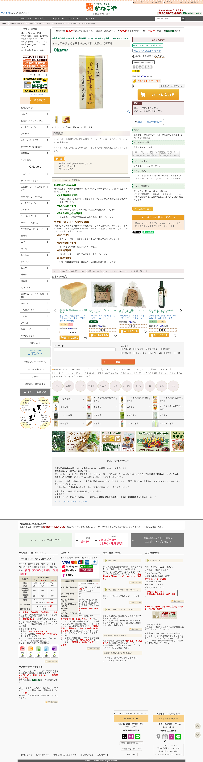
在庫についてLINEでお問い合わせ (148, 45)
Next (181, 443)
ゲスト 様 (5, 12)
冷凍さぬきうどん (160, 373)
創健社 (24, 235)
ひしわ (24, 316)
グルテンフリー (28, 174)
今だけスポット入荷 (29, 140)
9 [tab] (123, 454)
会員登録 (159, 2)
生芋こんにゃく (127, 373)
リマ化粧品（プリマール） (32, 229)
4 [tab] (113, 454)
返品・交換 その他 (112, 552)
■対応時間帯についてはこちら (34, 41)
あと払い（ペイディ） (69, 613)
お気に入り (59, 18)
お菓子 (30, 24)
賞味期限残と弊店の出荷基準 (115, 635)
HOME (24, 114)
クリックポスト (26, 688)
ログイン (25, 13)
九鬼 (115, 386)
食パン (138, 386)
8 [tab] (121, 454)
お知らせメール (183, 2)
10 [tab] (125, 454)
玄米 (99, 373)
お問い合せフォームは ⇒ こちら (159, 567)
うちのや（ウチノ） (29, 310)
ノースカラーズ (109, 369)
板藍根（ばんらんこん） (160, 369)
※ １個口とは (35, 75)
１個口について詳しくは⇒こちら (37, 559)
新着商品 (41, 18)
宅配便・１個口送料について (33, 552)
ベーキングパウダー (74, 373)
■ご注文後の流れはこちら (32, 50)
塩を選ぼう (35, 100)
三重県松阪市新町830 (168, 718)
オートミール (59, 373)
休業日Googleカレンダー (131, 749)
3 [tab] (111, 454)
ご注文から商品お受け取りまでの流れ (118, 653)
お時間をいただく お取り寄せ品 (33, 188)
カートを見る (139, 2)
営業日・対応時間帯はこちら (131, 743)
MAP (167, 576)
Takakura (25, 255)
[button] (55, 311)
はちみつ (162, 386)
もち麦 (138, 373)
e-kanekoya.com (131, 718)
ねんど (24, 268)
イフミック (58, 377)
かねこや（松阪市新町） (75, 621)
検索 (183, 19)
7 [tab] (119, 454)
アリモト (25, 323)
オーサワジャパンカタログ (128, 369)
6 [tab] (117, 454)
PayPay (64, 596)
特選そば (147, 373)
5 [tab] (115, 454)
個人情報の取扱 (86, 755)
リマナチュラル (28, 336)
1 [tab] (107, 454)
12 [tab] (129, 454)
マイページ (76, 18)
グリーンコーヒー (93, 369)
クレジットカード (67, 594)
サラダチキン (90, 373)
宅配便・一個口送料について (149, 122)
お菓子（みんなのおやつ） (32, 121)
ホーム (4, 24)
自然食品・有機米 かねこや (156, 570)
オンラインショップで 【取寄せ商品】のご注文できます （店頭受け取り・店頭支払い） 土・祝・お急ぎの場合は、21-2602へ (168, 749)
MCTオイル (69, 377)
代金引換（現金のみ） (69, 587)
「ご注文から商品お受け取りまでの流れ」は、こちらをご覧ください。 (121, 659)
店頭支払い (65, 616)
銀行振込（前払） (64, 609)
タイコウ (25, 261)
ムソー (24, 242)
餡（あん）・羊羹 (43, 24)
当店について (27, 18)
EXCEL (174, 615)
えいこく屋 (26, 287)
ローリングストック (29, 181)
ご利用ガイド (170, 2)
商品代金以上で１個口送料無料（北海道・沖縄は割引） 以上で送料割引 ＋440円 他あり (119, 30)
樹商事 (24, 274)
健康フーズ (26, 329)
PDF (165, 615)
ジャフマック (27, 303)
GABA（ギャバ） (77, 369)
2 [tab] (109, 454)
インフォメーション (131, 713)
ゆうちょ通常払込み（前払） (68, 605)
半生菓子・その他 (77, 271)
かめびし (104, 386)
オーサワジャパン (17, 24)
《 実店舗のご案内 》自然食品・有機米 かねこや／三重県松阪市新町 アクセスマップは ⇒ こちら (164, 626)
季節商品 (25, 153)
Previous (55, 443)
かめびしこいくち (111, 373)
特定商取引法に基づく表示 (64, 755)
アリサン (25, 134)
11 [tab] (127, 454)
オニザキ (127, 386)
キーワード (59, 346)
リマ (173, 386)
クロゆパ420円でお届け (31, 147)
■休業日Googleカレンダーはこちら (34, 45)
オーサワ (80, 386)
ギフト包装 (26, 160)
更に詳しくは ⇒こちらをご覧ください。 (72, 501)
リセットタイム (176, 373)
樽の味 (24, 281)
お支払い (65, 552)
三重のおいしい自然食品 (31, 197)
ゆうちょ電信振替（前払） (67, 600)
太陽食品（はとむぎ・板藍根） (32, 295)
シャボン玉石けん (28, 216)
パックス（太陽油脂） (30, 222)
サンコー (144, 369)
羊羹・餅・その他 (95, 271)
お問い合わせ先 (152, 552)
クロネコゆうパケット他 (31, 667)
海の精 (24, 248)
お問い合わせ (197, 2)
